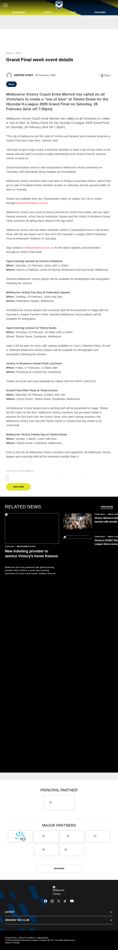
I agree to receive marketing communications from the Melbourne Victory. (46, 479)
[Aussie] (72, 836)
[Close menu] (111, 933)
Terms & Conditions (27, 938)
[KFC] (46, 836)
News (19, 53)
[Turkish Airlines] (59, 802)
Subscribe (100, 12)
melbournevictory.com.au (38, 247)
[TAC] (46, 850)
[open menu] (5, 5)
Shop (73, 12)
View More (107, 507)
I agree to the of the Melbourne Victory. (36, 475)
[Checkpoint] (72, 850)
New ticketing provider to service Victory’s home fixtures (31, 556)
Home (9, 53)
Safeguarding (42, 938)
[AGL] (20, 836)
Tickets (48, 12)
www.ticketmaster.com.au (31, 203)
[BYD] (98, 836)
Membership (18, 12)
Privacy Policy (30, 475)
